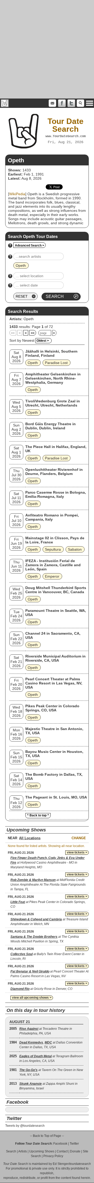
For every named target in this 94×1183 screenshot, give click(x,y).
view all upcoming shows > (31, 997)
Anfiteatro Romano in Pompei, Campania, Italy (52, 517)
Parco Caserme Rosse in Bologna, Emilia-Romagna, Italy (55, 494)
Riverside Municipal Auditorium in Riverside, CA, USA (55, 658)
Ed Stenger (61, 1164)
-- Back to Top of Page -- (47, 1136)
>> (32, 333)
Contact (62, 1151)
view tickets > (77, 852)
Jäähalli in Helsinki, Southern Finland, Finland (51, 353)
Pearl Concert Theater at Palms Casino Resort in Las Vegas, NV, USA (53, 683)
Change (79, 838)
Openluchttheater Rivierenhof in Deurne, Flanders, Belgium (54, 471)
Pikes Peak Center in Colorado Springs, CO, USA (52, 708)
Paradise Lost (56, 363)
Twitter (74, 1143)
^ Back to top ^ (38, 815)
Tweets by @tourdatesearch (25, 1126)
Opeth (29, 319)
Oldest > (43, 340)
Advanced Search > (29, 245)
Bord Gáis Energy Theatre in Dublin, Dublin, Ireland (50, 426)
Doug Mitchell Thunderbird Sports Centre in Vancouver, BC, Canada (55, 590)
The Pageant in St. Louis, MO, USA (56, 797)
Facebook (60, 1143)
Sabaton (75, 549)
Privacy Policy (53, 1156)
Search (11, 1151)
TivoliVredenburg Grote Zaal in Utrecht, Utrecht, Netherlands (52, 403)
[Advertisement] (47, 49)
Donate (75, 1151)
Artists (22, 1151)
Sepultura (53, 549)
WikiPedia (17, 194)
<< (13, 333)
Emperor (52, 576)
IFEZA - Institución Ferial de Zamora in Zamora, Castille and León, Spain (53, 565)
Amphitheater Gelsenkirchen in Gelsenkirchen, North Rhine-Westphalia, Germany (53, 378)
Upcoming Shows (41, 1151)
